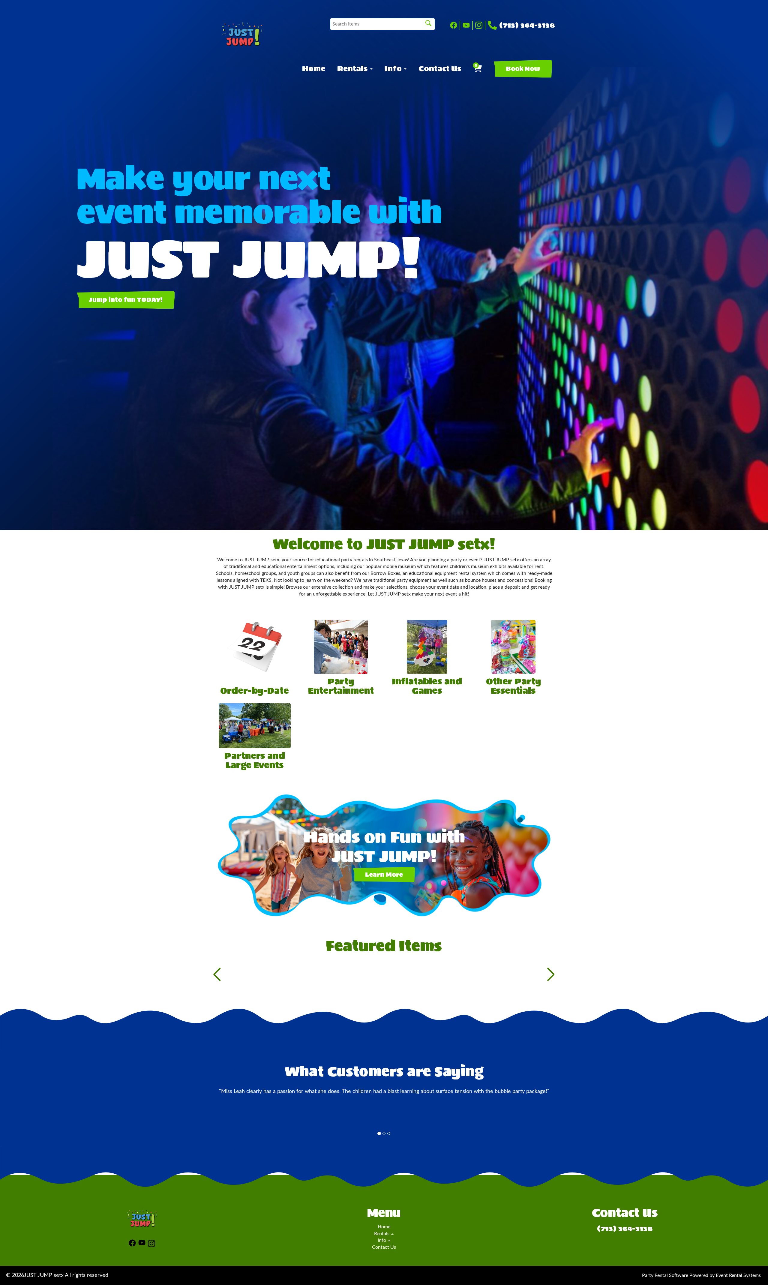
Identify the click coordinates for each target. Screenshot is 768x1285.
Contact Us (439, 69)
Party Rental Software (665, 1275)
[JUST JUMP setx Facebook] (455, 25)
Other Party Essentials (513, 686)
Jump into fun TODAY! (126, 300)
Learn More (384, 874)
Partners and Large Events (254, 760)
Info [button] (394, 69)
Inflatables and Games (427, 686)
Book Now (523, 69)
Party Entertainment (341, 686)
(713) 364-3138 (527, 25)
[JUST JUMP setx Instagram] (480, 25)
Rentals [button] (353, 69)
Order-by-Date (254, 691)
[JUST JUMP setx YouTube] (468, 25)
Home (313, 69)
